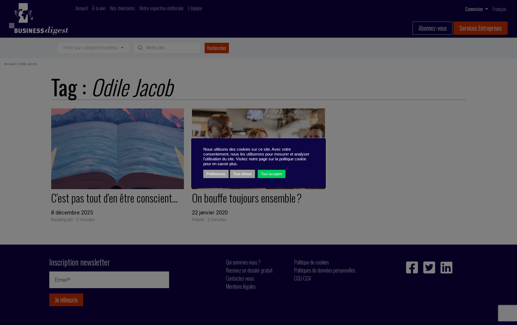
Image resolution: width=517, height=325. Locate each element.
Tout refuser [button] (242, 174)
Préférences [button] (216, 174)
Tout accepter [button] (271, 174)
